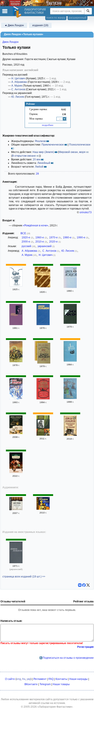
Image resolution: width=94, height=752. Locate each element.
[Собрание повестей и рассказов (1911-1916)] (43, 434)
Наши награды (78, 679)
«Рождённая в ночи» (35, 225)
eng (18, 679)
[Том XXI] (44, 278)
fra (23, 679)
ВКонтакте (31, 684)
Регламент (40, 679)
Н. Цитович (18, 78)
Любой (39, 166)
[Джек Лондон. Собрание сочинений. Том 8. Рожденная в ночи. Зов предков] (16, 433)
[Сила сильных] (16, 472)
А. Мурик (16, 85)
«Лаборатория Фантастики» (55, 706)
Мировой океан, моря (72, 152)
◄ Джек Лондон (14, 25)
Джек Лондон (10, 41)
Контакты (61, 679)
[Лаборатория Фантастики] (18, 12)
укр (29, 679)
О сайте (10, 679)
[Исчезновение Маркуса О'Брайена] (16, 285)
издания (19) (40, 25)
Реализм (40, 141)
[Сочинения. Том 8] (16, 562)
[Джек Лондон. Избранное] (44, 354)
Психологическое (80, 144)
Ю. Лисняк (17, 96)
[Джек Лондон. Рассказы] (70, 360)
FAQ (51, 679)
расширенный (77, 17)
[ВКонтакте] (80, 585)
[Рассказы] (16, 361)
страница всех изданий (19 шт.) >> (23, 576)
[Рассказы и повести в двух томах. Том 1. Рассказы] (70, 287)
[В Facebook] (84, 585)
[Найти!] (88, 11)
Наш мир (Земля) (43, 152)
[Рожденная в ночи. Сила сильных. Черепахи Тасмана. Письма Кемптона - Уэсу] (43, 398)
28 (37, 173)
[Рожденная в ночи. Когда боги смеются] (16, 509)
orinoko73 (86, 212)
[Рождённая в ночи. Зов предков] (70, 435)
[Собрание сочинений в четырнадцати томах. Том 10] (16, 324)
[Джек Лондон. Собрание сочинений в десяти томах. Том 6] (16, 398)
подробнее (47, 125)
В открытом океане (24, 155)
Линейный (43, 163)
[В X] (88, 585)
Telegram (45, 684)
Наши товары (61, 684)
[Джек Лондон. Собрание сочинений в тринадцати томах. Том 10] (43, 324)
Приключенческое (53, 144)
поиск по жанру (55, 17)
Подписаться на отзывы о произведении (68, 657)
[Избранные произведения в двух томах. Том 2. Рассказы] (70, 322)
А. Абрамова (19, 81)
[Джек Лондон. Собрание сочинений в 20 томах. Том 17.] (70, 398)
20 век (36, 159)
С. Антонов (18, 89)
